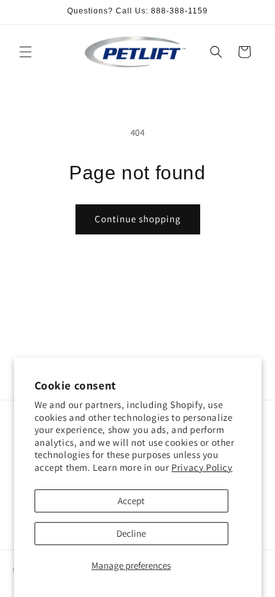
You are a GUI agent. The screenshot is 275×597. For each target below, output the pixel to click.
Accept (131, 501)
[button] (26, 52)
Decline (131, 533)
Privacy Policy (201, 467)
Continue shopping (138, 219)
